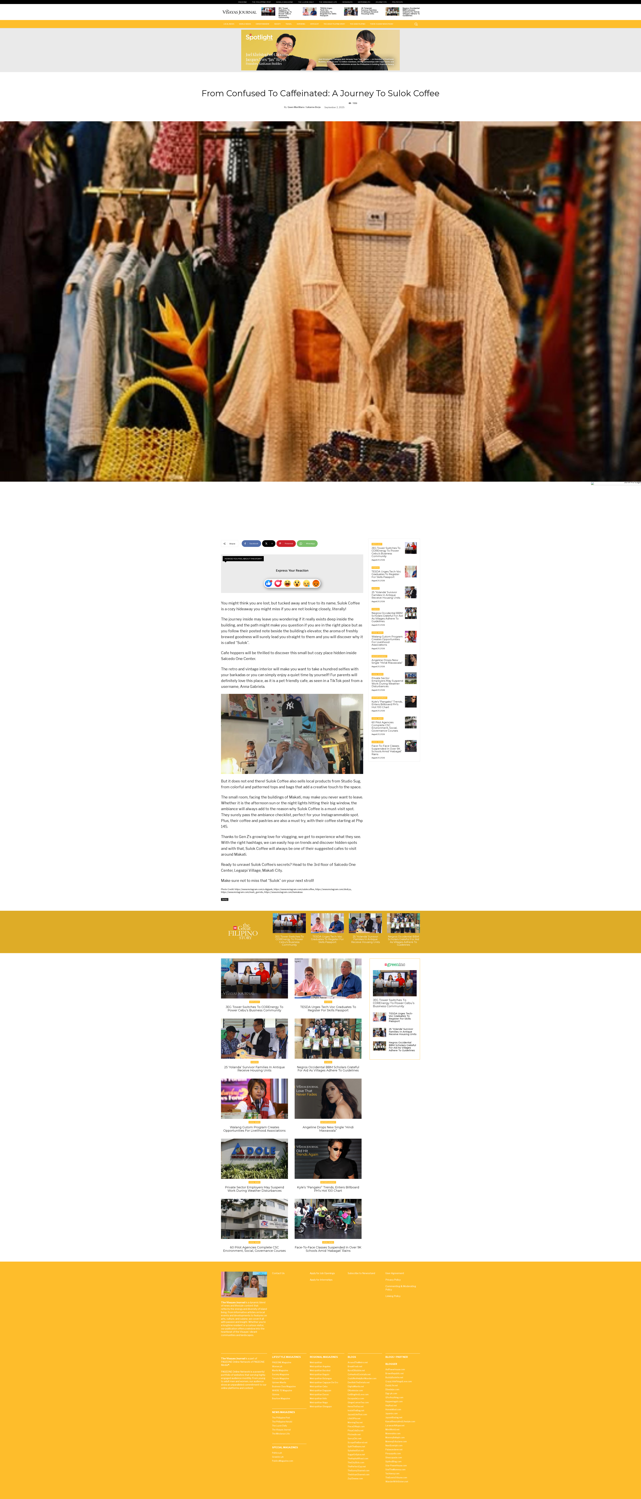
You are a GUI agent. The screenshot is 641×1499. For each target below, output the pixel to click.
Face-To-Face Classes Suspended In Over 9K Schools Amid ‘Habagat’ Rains (387, 750)
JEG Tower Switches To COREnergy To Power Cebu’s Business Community (285, 13)
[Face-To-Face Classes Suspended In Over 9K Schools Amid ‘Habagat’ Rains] (411, 746)
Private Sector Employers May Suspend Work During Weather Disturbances (387, 682)
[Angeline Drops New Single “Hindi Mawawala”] (411, 660)
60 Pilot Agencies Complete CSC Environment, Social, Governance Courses (385, 726)
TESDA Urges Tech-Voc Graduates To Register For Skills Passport (328, 12)
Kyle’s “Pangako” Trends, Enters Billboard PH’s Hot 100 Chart (387, 704)
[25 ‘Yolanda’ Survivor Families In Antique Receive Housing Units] (351, 11)
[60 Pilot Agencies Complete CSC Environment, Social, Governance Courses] (411, 722)
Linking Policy (392, 1296)
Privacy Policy (393, 1279)
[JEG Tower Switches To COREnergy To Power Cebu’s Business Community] (268, 11)
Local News (377, 633)
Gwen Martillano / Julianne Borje (304, 107)
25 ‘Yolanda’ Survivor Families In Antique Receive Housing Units (369, 11)
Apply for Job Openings (322, 1273)
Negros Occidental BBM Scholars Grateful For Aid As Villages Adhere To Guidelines (411, 12)
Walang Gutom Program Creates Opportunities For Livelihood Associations (387, 640)
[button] (416, 24)
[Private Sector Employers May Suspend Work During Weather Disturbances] (411, 678)
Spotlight (377, 544)
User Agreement (394, 1273)
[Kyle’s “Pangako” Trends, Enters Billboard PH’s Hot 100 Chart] (411, 702)
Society (224, 899)
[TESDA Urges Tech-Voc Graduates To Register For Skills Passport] (310, 11)
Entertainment (379, 656)
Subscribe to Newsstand (361, 1273)
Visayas (375, 568)
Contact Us (278, 1273)
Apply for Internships (321, 1279)
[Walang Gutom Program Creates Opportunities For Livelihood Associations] (411, 636)
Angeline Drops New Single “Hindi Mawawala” (387, 661)
